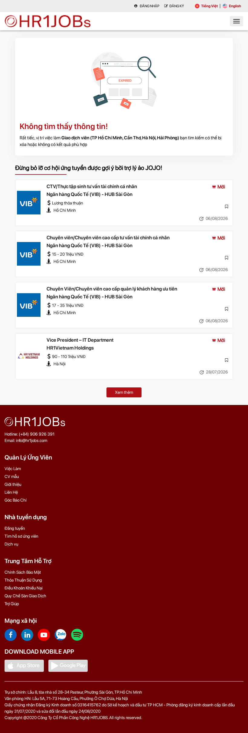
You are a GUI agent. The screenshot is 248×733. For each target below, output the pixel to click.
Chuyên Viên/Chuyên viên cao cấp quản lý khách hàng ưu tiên (112, 289)
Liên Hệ (11, 492)
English (235, 6)
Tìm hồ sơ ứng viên (21, 536)
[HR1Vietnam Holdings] (28, 356)
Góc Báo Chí (16, 500)
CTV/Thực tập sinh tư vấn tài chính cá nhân (92, 186)
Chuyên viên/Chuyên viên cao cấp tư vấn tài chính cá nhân (108, 237)
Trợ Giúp (12, 603)
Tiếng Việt (209, 6)
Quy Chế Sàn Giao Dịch (25, 595)
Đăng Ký (176, 6)
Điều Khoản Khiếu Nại (24, 587)
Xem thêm (124, 392)
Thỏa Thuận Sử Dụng (23, 580)
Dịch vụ (11, 544)
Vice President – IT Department (80, 340)
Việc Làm (13, 468)
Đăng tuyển (15, 528)
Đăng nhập (149, 6)
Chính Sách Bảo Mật (23, 572)
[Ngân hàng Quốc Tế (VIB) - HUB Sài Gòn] (28, 202)
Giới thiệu (13, 484)
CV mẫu (12, 476)
